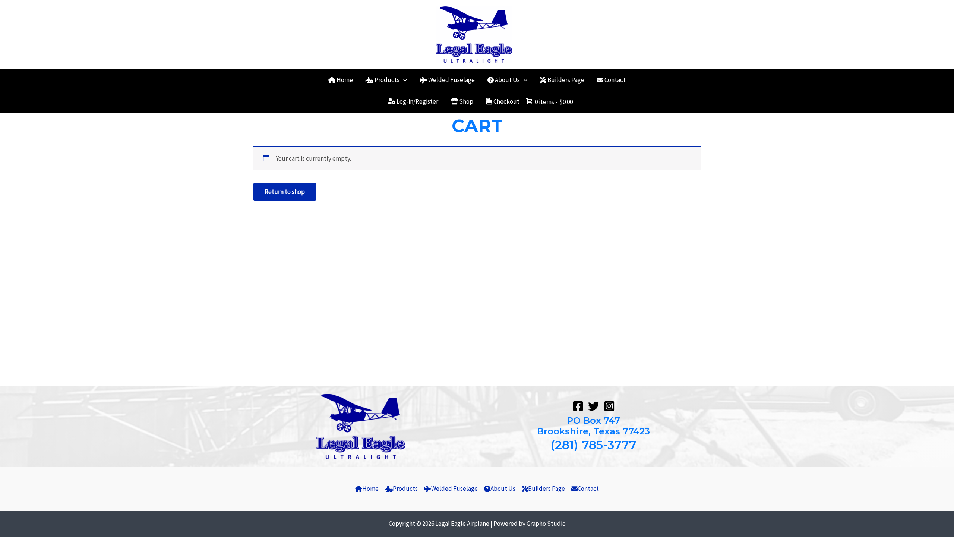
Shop (466, 101)
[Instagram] (609, 406)
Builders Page (565, 80)
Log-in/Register (417, 101)
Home (345, 80)
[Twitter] (593, 406)
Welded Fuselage (451, 80)
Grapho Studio (546, 523)
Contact (615, 80)
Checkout (506, 101)
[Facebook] (578, 406)
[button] (403, 79)
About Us (507, 80)
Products (387, 80)
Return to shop (285, 192)
